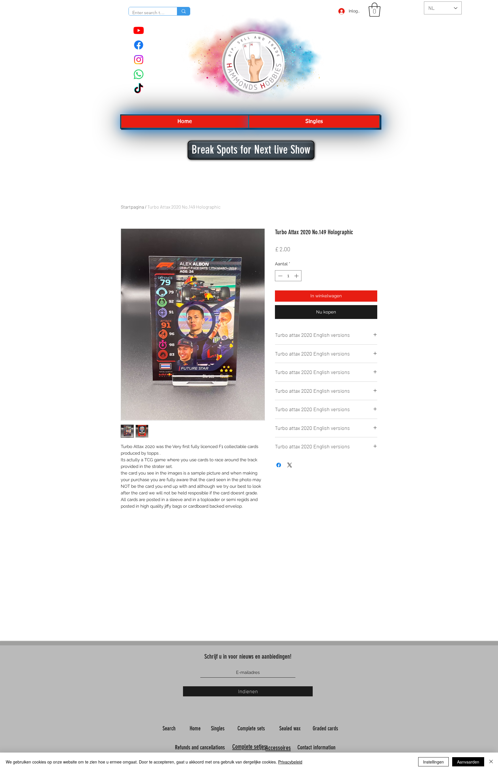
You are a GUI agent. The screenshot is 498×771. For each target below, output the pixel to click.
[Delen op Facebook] (278, 465)
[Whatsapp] (139, 74)
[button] (374, 10)
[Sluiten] (491, 761)
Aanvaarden (468, 762)
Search (170, 728)
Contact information (317, 747)
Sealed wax (290, 728)
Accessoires (278, 748)
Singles (218, 728)
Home (196, 728)
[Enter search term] (183, 11)
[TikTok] (139, 89)
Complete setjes (249, 747)
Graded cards (326, 728)
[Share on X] (289, 465)
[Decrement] (280, 276)
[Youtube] (139, 30)
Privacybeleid (290, 762)
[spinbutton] (288, 276)
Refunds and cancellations (200, 747)
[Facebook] (139, 45)
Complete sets (251, 728)
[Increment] (297, 276)
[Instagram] (139, 60)
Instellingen (433, 762)
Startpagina (132, 206)
